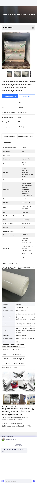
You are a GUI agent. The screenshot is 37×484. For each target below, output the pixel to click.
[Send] (34, 481)
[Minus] (34, 439)
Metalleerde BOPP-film (23, 426)
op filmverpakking (8, 426)
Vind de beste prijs (10, 96)
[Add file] (2, 481)
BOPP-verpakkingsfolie (14, 424)
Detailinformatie (9, 136)
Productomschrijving (25, 136)
